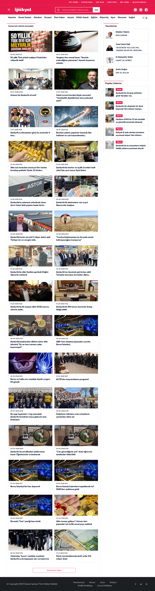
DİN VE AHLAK (122, 73)
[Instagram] (146, 584)
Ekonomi (122, 18)
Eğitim (94, 18)
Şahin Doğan (121, 69)
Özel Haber (59, 18)
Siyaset (48, 18)
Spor (113, 18)
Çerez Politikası (104, 586)
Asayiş (70, 18)
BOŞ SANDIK (121, 35)
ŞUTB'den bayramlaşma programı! (72, 379)
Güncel (119, 102)
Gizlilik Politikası (85, 586)
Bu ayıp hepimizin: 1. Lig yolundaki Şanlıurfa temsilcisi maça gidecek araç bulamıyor (28, 417)
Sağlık (132, 18)
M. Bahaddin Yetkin (124, 57)
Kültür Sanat (82, 18)
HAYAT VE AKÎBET (124, 61)
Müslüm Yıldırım (122, 32)
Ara (96, 10)
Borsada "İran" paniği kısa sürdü (25, 521)
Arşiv (102, 582)
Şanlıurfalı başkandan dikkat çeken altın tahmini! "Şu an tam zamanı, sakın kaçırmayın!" (29, 344)
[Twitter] (141, 584)
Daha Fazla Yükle (54, 570)
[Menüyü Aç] (9, 10)
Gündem (38, 18)
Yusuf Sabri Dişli (123, 44)
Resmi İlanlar (24, 18)
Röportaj (104, 18)
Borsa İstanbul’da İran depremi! (25, 487)
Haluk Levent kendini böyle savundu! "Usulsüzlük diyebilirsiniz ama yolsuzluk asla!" (74, 98)
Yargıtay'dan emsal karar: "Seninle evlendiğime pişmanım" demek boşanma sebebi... (75, 60)
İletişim (113, 582)
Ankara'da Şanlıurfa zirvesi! (23, 95)
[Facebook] (135, 584)
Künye (92, 582)
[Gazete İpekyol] (23, 10)
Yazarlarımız (78, 582)
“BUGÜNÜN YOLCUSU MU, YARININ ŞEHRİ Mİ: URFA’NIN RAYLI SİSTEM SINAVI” (128, 50)
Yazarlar (12, 18)
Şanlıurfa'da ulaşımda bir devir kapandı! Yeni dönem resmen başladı (129, 109)
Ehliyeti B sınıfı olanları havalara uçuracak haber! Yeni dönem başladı (130, 135)
